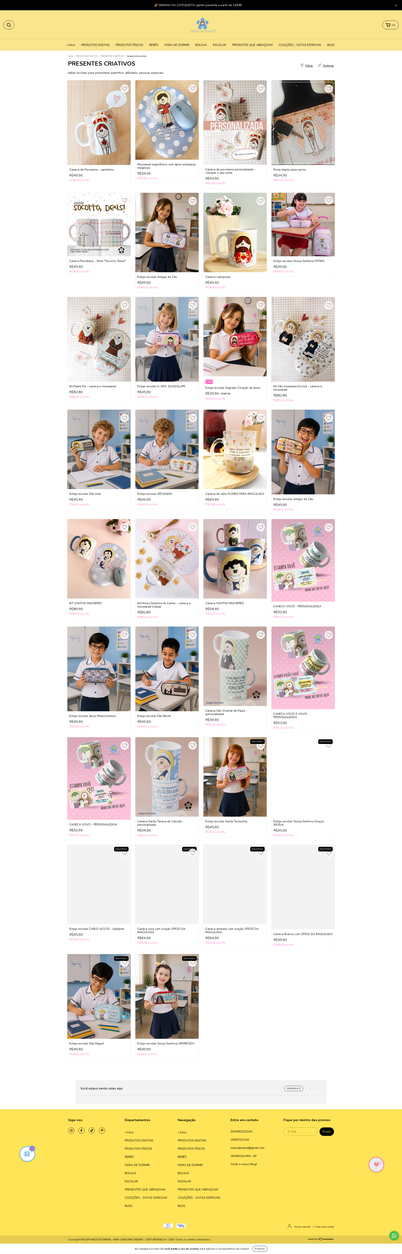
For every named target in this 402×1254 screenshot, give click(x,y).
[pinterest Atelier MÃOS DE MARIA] (102, 1130)
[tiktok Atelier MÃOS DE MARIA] (92, 1130)
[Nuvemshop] (321, 1239)
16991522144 (240, 1140)
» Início (70, 45)
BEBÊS (153, 45)
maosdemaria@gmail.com (247, 1148)
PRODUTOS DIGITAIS (95, 45)
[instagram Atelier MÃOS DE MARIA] (71, 1130)
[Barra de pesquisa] (8, 25)
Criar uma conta (324, 1226)
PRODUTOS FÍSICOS (129, 45)
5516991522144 (241, 1132)
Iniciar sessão (302, 1226)
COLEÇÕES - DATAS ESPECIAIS (300, 45)
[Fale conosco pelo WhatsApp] (394, 1235)
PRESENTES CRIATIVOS (112, 56)
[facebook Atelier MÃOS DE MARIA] (81, 1130)
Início (70, 56)
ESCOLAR (219, 45)
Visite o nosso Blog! (244, 1164)
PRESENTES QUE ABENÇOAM (252, 45)
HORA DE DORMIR (176, 45)
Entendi (260, 1248)
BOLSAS (201, 45)
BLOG (331, 45)
